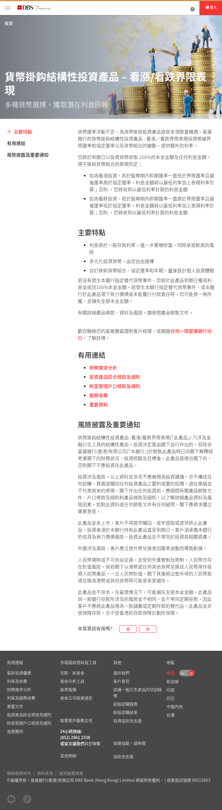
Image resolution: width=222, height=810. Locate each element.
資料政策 (45, 773)
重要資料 (98, 404)
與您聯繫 (92, 743)
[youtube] (11, 798)
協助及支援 (123, 756)
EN (182, 673)
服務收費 (98, 395)
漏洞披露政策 (71, 773)
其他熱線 (68, 755)
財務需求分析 (103, 367)
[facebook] (27, 798)
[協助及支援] (192, 8)
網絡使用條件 (19, 773)
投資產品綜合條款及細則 (114, 376)
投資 (9, 23)
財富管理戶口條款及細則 (114, 385)
